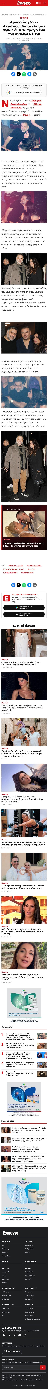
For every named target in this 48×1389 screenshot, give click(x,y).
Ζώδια (28, 1268)
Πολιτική (5, 1249)
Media (27, 1252)
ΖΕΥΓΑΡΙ (32, 569)
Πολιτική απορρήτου (32, 1319)
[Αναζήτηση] (44, 3)
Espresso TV (31, 1288)
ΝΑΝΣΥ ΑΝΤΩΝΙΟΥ (10, 573)
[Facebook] (13, 74)
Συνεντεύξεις (29, 1295)
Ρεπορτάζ (5, 1245)
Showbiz (29, 1241)
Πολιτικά (5, 1299)
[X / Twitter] (19, 74)
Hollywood (29, 1249)
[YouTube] (19, 1335)
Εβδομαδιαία (30, 1275)
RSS (3, 1316)
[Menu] (3, 3)
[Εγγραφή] (43, 1367)
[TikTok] (25, 1335)
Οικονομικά (6, 1295)
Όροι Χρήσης (30, 1316)
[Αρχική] (10, 1233)
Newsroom (29, 38)
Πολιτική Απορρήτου (27, 1380)
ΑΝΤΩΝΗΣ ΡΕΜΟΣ (16, 566)
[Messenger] (29, 74)
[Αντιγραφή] (35, 74)
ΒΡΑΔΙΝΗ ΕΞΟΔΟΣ (34, 566)
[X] (14, 1335)
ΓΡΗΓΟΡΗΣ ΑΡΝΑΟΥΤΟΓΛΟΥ (14, 569)
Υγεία (4, 1275)
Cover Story (6, 1256)
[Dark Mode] (38, 3)
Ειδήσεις (6, 1241)
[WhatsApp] (24, 74)
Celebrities (29, 1245)
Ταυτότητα (29, 1308)
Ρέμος (26, 114)
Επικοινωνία (29, 1312)
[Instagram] (9, 1335)
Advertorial (6, 1308)
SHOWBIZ (24, 18)
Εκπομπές (28, 1292)
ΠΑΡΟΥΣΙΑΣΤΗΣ (28, 573)
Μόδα (4, 1282)
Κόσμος (5, 1252)
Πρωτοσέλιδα (8, 1288)
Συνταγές (5, 1279)
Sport (5, 1262)
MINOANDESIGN (28, 1385)
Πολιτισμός (30, 1262)
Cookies (39, 1380)
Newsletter (6, 1312)
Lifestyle (6, 1268)
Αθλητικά (5, 1292)
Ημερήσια (29, 1272)
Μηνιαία (28, 1279)
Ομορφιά (5, 1272)
